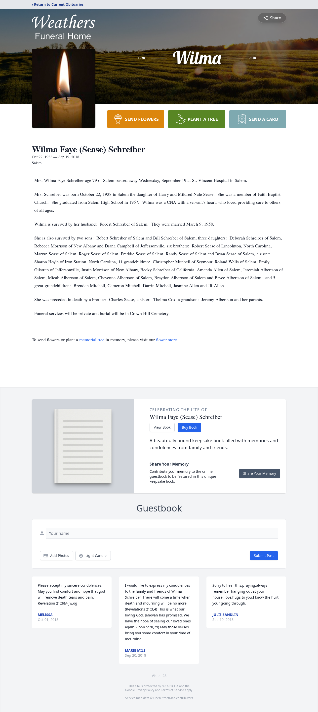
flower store (166, 339)
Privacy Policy (145, 690)
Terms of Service (172, 690)
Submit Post (264, 555)
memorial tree (91, 339)
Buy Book (189, 427)
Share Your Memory (259, 473)
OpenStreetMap (164, 698)
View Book (162, 427)
